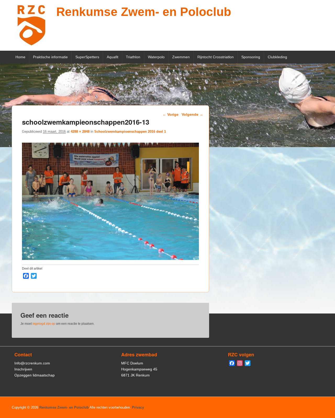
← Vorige (170, 114)
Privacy (138, 407)
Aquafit (112, 57)
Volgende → (192, 114)
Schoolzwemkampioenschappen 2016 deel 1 (130, 131)
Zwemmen (181, 57)
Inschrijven (23, 369)
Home (20, 57)
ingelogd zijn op (43, 324)
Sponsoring (250, 57)
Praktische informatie (50, 57)
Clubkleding (277, 57)
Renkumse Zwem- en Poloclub (143, 12)
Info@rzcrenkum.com (32, 363)
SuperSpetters (87, 57)
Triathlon (133, 57)
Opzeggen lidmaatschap (34, 375)
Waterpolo (156, 57)
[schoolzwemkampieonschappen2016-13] (110, 258)
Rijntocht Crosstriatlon (215, 57)
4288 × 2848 (80, 131)
